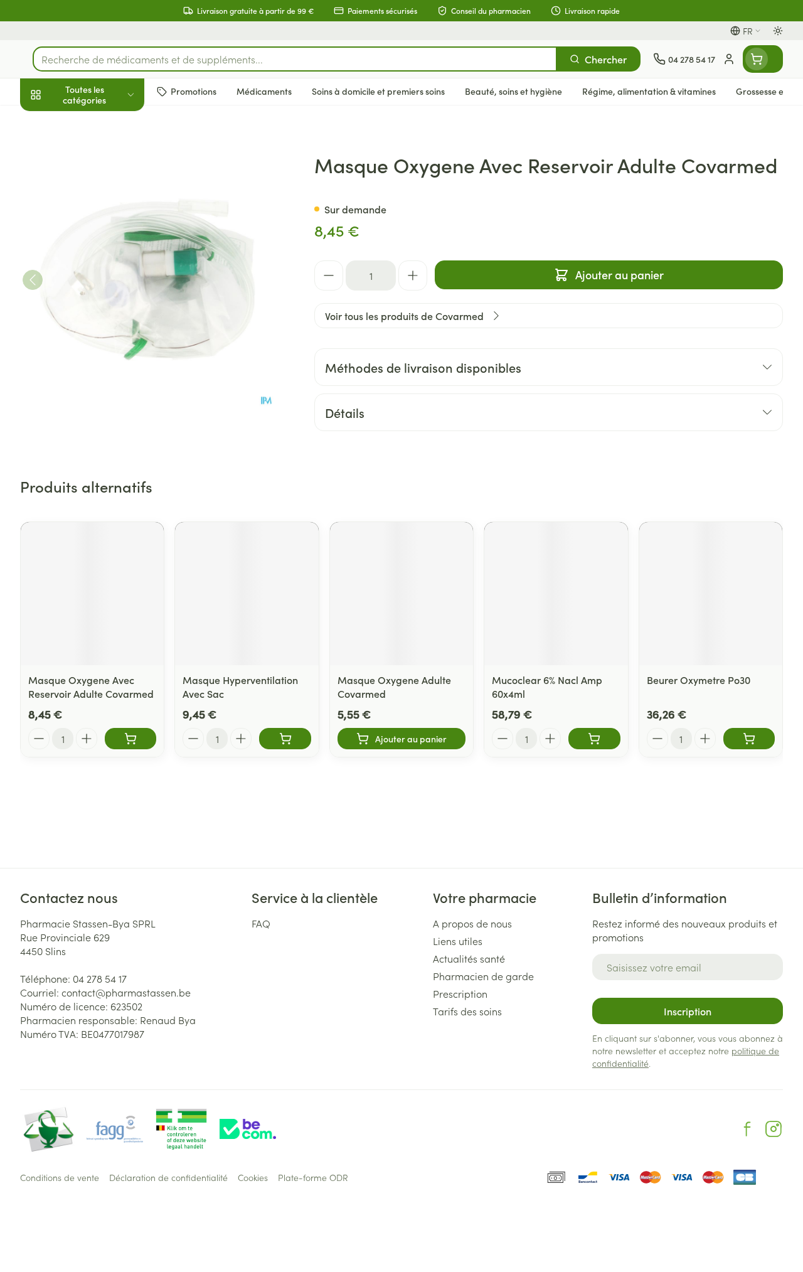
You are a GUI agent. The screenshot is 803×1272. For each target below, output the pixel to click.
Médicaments (100, 390)
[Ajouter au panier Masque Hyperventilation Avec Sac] (285, 738)
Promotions (56, 121)
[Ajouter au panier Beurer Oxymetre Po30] (749, 738)
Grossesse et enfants (100, 229)
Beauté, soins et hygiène (100, 155)
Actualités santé (469, 958)
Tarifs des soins (467, 1011)
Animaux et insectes (100, 360)
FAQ (261, 923)
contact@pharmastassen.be (126, 992)
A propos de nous (472, 923)
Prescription (460, 993)
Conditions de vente (59, 1177)
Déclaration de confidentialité (168, 1177)
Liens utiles (457, 941)
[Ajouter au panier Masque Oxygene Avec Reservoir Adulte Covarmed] (130, 738)
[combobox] (295, 59)
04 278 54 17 (100, 978)
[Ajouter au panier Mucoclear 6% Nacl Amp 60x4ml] (594, 738)
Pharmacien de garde (483, 976)
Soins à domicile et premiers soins (100, 326)
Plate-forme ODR (313, 1177)
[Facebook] (747, 1129)
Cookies (253, 1177)
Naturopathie (100, 290)
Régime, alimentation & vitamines (100, 195)
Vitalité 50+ (100, 259)
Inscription (687, 1011)
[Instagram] (773, 1129)
